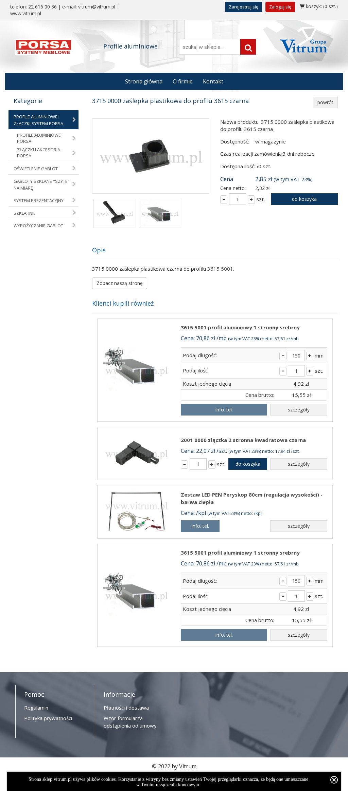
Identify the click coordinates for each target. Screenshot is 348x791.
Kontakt (213, 81)
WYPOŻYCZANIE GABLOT (38, 226)
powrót (325, 102)
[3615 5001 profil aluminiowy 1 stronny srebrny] (159, 214)
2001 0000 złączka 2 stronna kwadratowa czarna (243, 440)
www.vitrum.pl (25, 13)
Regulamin (36, 707)
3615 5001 (220, 268)
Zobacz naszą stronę (120, 283)
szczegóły (299, 409)
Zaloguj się (280, 7)
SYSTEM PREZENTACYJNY (39, 200)
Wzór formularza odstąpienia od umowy (130, 722)
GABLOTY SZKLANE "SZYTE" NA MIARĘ (42, 184)
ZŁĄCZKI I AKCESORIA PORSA (38, 153)
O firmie (183, 81)
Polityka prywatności (48, 718)
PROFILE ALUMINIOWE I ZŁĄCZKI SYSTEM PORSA (38, 120)
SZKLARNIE (25, 213)
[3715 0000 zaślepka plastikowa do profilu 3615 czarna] (151, 156)
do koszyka (304, 199)
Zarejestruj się (243, 7)
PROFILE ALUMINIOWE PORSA (39, 138)
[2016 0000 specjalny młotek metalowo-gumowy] (114, 214)
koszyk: (321, 6)
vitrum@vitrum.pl (96, 6)
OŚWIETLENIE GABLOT (36, 169)
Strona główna (143, 81)
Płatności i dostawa (126, 707)
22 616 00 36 (42, 6)
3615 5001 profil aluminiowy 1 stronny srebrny (240, 327)
